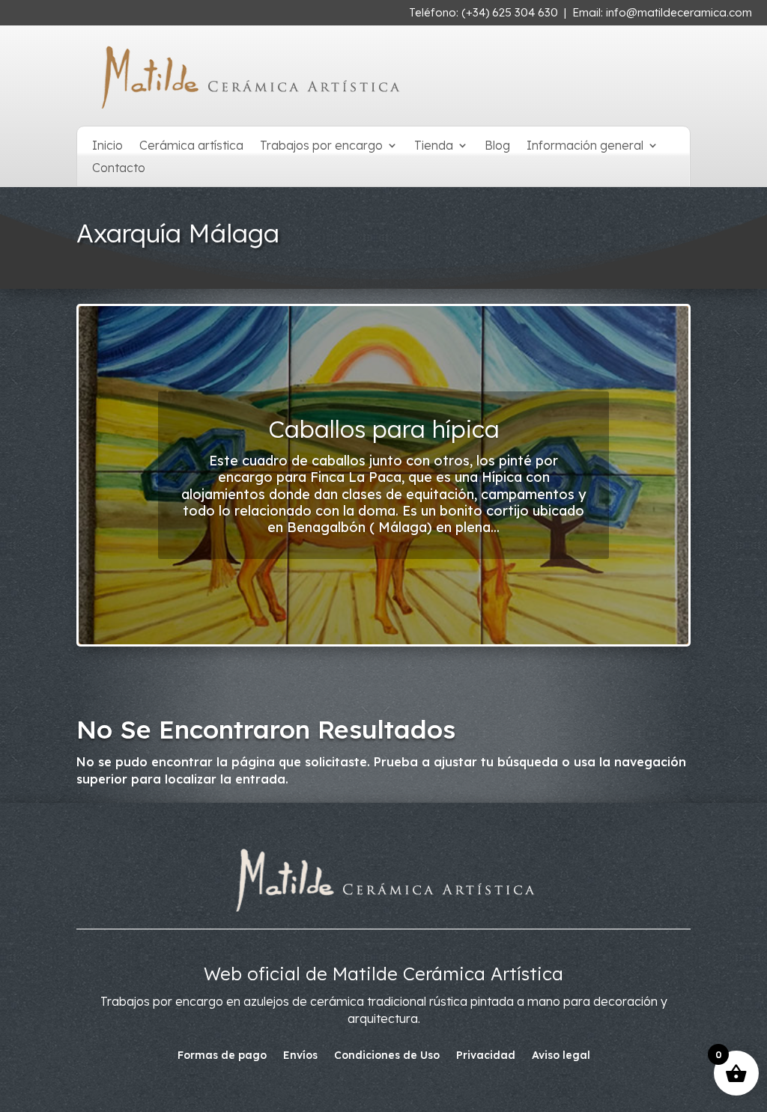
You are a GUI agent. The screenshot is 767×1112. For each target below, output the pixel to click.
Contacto (118, 168)
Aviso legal (561, 1056)
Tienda (433, 146)
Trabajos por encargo (321, 146)
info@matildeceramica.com (679, 12)
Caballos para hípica (384, 429)
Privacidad (485, 1056)
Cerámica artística (191, 146)
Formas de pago (222, 1056)
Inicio (107, 146)
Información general (585, 146)
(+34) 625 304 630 (509, 12)
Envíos (300, 1056)
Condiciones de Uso (387, 1056)
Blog (497, 146)
